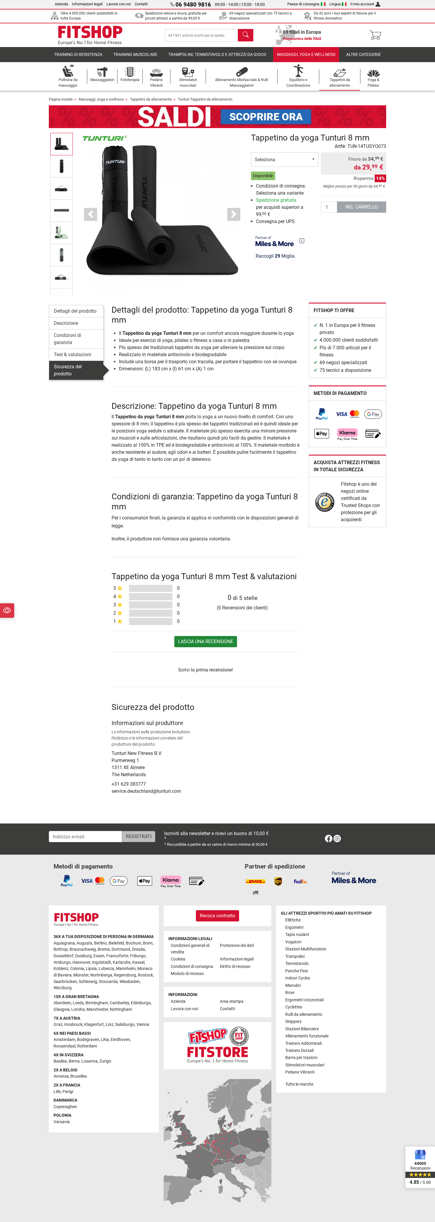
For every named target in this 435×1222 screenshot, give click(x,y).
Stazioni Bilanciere (302, 1028)
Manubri (293, 985)
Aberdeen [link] (62, 1002)
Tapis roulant (297, 934)
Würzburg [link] (63, 987)
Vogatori (293, 942)
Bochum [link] (133, 943)
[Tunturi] (105, 138)
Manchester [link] (97, 1009)
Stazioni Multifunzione (305, 949)
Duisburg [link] (83, 955)
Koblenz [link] (61, 968)
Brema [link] (104, 949)
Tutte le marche (299, 1084)
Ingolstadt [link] (101, 962)
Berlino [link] (100, 943)
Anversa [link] (61, 1076)
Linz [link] (109, 1024)
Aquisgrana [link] (64, 943)
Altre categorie (363, 54)
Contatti (141, 4)
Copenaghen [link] (65, 1106)
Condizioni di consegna (192, 966)
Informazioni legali (87, 4)
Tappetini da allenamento (151, 99)
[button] (61, 144)
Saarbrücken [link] (65, 981)
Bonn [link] (148, 943)
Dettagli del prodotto (75, 311)
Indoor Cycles (297, 978)
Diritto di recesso (235, 966)
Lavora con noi (119, 4)
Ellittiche (293, 920)
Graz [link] (58, 1024)
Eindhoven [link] (120, 1039)
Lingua (335, 4)
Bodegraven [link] (88, 1039)
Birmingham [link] (97, 1002)
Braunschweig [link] (83, 949)
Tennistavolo (297, 963)
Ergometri (294, 927)
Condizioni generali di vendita (190, 949)
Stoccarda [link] (108, 981)
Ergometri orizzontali (304, 1000)
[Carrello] (377, 35)
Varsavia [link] (62, 1121)
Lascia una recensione (205, 641)
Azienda (61, 4)
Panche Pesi (296, 971)
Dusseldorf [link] (63, 955)
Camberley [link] (119, 1002)
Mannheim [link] (126, 968)
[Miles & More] (354, 877)
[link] (322, 414)
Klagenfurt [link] (94, 1024)
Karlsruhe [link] (121, 962)
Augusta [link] (84, 943)
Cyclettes (293, 1007)
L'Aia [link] (105, 1039)
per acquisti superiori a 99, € (279, 207)
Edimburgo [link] (141, 1002)
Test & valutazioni (72, 354)
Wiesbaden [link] (130, 981)
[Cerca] (245, 35)
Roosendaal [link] (64, 1046)
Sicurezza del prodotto (68, 370)
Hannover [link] (81, 962)
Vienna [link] (142, 1024)
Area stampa (232, 1001)
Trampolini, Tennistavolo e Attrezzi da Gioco (217, 54)
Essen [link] (99, 955)
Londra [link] (78, 1009)
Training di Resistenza (78, 54)
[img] (301, 240)
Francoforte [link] (117, 955)
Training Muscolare (135, 54)
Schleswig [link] (88, 981)
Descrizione (66, 323)
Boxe (289, 992)
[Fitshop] (90, 35)
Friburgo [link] (138, 955)
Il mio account (362, 4)
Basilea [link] (60, 1061)
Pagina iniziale (61, 99)
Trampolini (294, 956)
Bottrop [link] (61, 949)
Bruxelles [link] (78, 1076)
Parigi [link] (67, 1091)
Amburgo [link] (62, 962)
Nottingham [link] (121, 1009)
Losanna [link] (89, 1061)
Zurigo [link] (105, 1061)
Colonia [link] (77, 968)
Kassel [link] (138, 962)
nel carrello (361, 207)
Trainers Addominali (303, 1043)
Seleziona (265, 159)
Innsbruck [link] (73, 1024)
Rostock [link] (145, 975)
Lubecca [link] (106, 968)
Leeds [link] (78, 1002)
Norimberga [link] (101, 975)
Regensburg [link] (125, 975)
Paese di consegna (303, 4)
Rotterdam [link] (87, 1046)
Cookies (178, 959)
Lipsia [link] (91, 968)
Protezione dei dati (237, 945)
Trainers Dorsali (299, 1050)
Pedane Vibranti (300, 1072)
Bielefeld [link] (116, 943)
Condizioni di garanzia (67, 338)
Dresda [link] (138, 949)
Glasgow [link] (62, 1009)
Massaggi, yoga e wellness (306, 54)
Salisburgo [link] (125, 1024)
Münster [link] (80, 975)
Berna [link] (74, 1061)
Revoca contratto (217, 915)
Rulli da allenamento (303, 1014)
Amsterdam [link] (64, 1039)
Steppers (293, 1021)
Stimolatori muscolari (304, 1065)
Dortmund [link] (121, 949)
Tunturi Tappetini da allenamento (205, 99)
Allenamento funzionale (306, 1036)
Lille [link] (57, 1091)
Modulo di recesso (187, 973)
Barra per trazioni (301, 1057)
